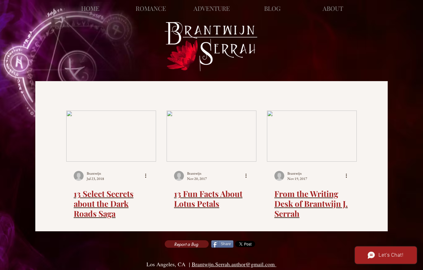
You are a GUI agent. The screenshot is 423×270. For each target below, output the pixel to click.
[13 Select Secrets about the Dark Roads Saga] (111, 136)
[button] (349, 94)
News (177, 93)
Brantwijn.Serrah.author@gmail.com (234, 264)
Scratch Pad (266, 93)
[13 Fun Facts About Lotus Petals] (211, 136)
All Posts (81, 93)
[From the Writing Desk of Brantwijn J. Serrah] (312, 136)
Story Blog (216, 93)
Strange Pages (131, 93)
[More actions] (147, 176)
